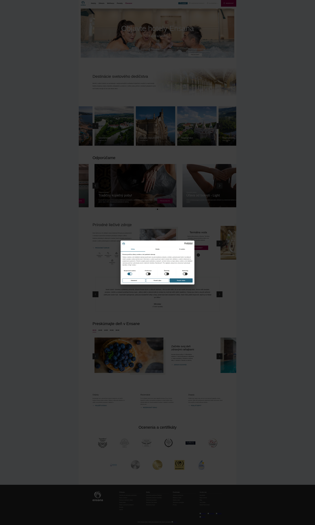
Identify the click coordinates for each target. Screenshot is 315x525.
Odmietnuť (134, 280)
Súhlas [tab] (133, 249)
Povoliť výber (157, 280)
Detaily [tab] (158, 249)
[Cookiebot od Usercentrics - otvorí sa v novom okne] (185, 243)
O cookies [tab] (182, 249)
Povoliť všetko (181, 280)
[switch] (148, 274)
